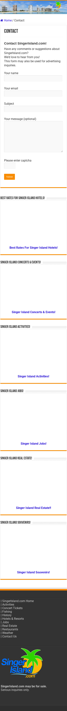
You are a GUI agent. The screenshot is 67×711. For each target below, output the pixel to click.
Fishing (7, 611)
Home (7, 20)
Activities (8, 604)
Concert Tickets (12, 608)
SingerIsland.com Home (18, 601)
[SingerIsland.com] (33, 7)
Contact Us (9, 636)
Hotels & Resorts (13, 618)
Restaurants (10, 629)
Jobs (5, 622)
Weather (7, 633)
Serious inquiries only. (15, 690)
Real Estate (9, 626)
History (7, 615)
